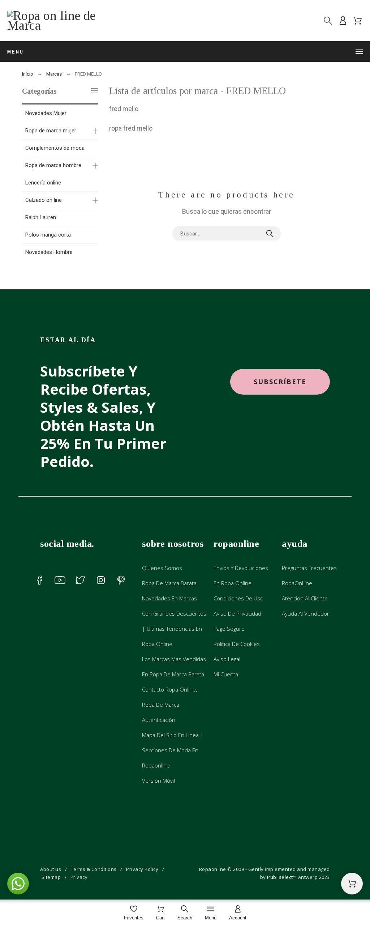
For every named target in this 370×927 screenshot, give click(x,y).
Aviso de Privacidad (237, 613)
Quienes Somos (162, 567)
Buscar (272, 233)
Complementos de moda (55, 148)
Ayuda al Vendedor (305, 613)
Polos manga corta (48, 234)
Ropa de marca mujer (50, 130)
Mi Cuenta (226, 674)
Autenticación (158, 719)
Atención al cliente (305, 598)
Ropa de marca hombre (53, 165)
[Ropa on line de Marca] (61, 20)
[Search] (328, 21)
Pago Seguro (229, 628)
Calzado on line (43, 200)
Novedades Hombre (49, 252)
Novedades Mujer (45, 113)
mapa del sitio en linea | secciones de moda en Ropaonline (172, 750)
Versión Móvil (158, 780)
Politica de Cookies (237, 643)
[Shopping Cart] (352, 883)
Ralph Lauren (40, 217)
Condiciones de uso (238, 598)
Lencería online (43, 182)
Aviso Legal (227, 659)
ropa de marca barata (169, 583)
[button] (280, 382)
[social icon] (39, 580)
